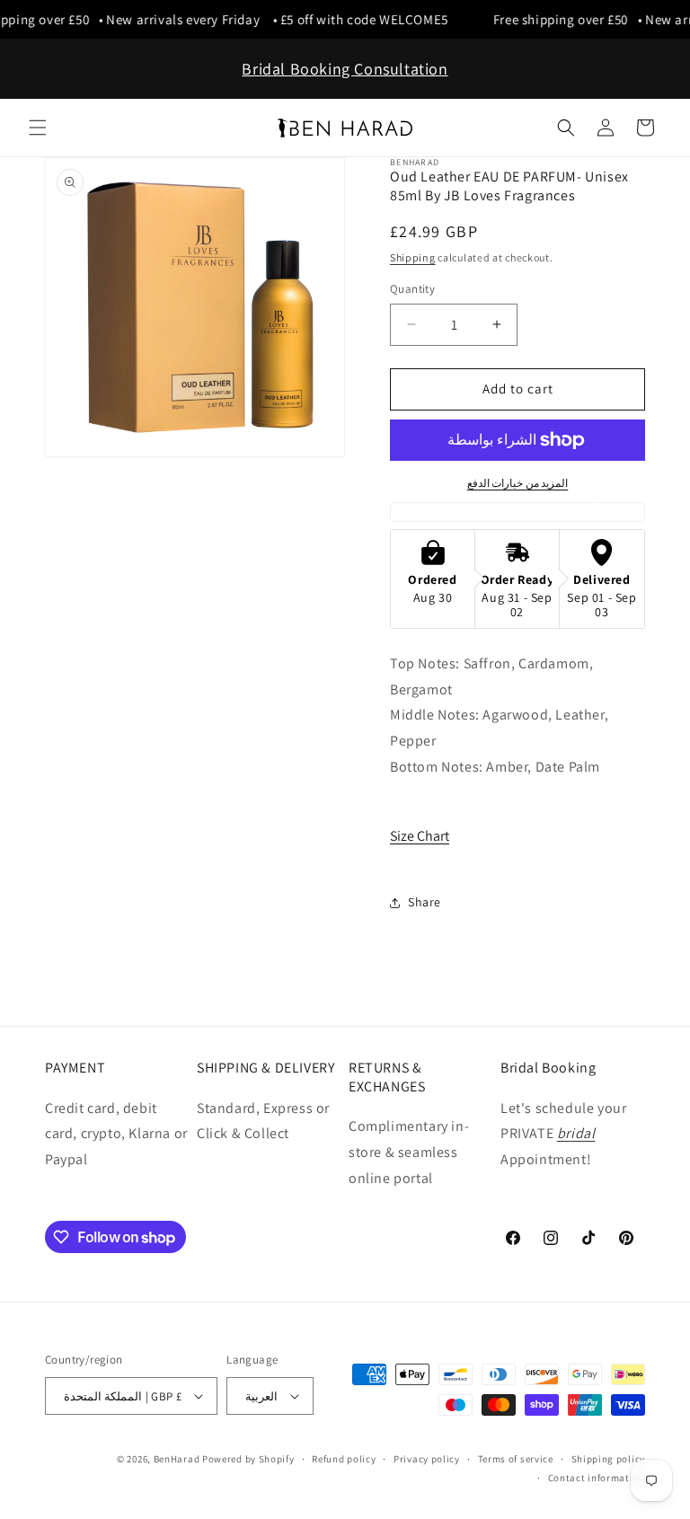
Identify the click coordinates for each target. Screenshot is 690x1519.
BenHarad (177, 1459)
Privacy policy (427, 1459)
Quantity (412, 288)
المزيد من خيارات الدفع (518, 483)
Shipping (413, 257)
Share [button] (424, 902)
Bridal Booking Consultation (344, 68)
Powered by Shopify (248, 1459)
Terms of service (515, 1459)
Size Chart (419, 835)
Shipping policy (608, 1459)
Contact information (596, 1477)
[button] (38, 127)
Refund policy (344, 1459)
